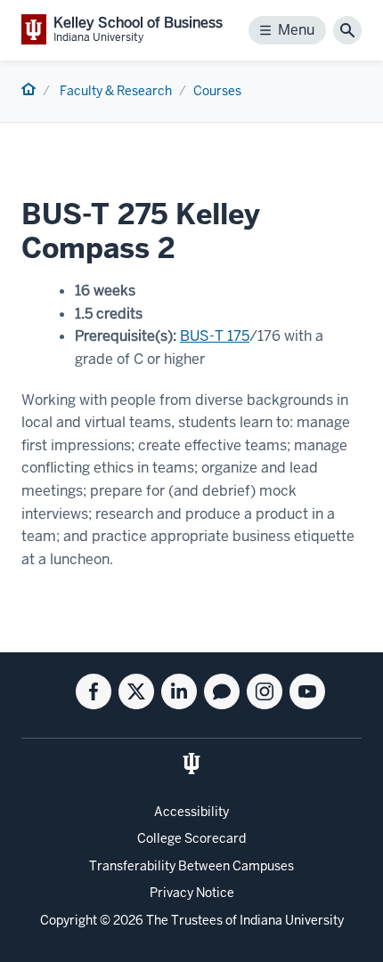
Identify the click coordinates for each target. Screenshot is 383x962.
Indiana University (292, 920)
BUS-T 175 (214, 336)
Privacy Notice (192, 893)
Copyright (68, 920)
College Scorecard (191, 838)
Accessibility (191, 812)
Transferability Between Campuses (191, 866)
